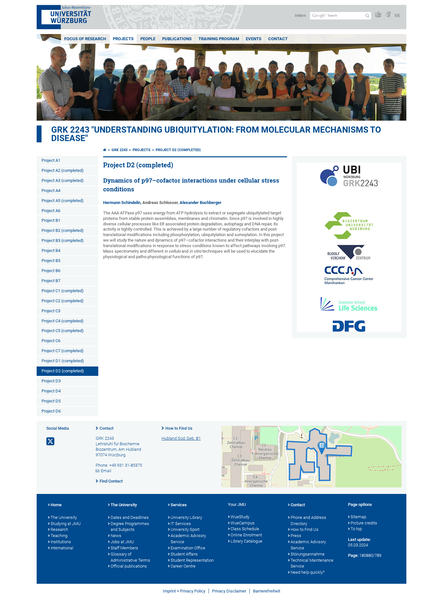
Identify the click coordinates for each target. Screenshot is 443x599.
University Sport (185, 529)
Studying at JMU (66, 523)
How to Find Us (178, 428)
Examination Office (188, 547)
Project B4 (51, 250)
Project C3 (51, 310)
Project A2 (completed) (63, 170)
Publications (177, 38)
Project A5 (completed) (63, 200)
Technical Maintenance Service (312, 563)
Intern (300, 15)
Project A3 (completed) (63, 180)
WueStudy (240, 516)
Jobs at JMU (122, 541)
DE (397, 15)
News (116, 535)
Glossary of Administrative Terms (130, 557)
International (62, 547)
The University (64, 517)
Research (59, 529)
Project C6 (51, 340)
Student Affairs (184, 554)
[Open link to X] (50, 441)
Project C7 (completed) (63, 350)
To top (356, 528)
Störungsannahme (308, 554)
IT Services (181, 523)
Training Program (218, 38)
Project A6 (51, 210)
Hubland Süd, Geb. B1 (181, 438)
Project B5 (51, 260)
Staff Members (124, 547)
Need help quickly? (308, 572)
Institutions (61, 541)
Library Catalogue (246, 541)
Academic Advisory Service (188, 538)
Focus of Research (85, 38)
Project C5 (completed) (63, 330)
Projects (123, 38)
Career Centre (183, 566)
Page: (353, 555)
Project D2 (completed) (63, 370)
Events (253, 38)
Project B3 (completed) (63, 240)
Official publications (129, 566)
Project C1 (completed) (63, 290)
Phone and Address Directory (308, 520)
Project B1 (51, 220)
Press (296, 535)
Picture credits (364, 523)
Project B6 (51, 270)
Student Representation (192, 560)
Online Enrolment (246, 535)
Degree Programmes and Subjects (130, 526)
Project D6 (51, 411)
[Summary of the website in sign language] (387, 14)
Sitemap (358, 516)
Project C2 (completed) (63, 300)
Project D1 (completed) (63, 360)
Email (106, 470)
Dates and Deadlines (130, 517)
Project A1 (51, 160)
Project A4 (51, 190)
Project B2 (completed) (63, 230)
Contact (278, 38)
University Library (186, 517)
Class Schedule (245, 528)
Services (179, 504)
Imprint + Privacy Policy (184, 591)
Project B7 (51, 280)
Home (56, 504)
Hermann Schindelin (121, 202)
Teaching (59, 535)
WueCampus (243, 523)
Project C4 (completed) (63, 320)
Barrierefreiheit (266, 591)
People (147, 38)
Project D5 (51, 401)
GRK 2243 (119, 150)
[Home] (104, 150)
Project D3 (51, 380)
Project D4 (51, 391)
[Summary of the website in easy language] (378, 14)
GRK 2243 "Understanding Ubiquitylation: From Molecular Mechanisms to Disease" (216, 134)
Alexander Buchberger (201, 202)
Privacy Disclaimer (229, 591)
